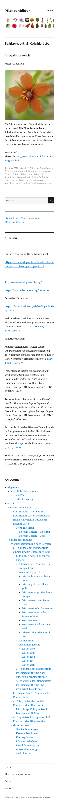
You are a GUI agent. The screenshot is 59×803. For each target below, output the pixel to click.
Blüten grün (28, 652)
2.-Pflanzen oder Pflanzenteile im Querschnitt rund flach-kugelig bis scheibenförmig (33, 672)
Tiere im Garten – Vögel (32, 535)
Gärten (11, 503)
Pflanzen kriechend (27, 741)
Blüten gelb (28, 648)
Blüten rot (34, 168)
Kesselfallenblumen (27, 733)
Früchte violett (30, 620)
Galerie (23, 168)
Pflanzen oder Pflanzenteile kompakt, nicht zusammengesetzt (35, 568)
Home (8, 767)
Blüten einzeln (24, 177)
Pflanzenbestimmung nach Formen (30, 543)
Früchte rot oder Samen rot (37, 608)
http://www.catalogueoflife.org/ (23, 282)
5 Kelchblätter (21, 174)
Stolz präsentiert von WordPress (35, 797)
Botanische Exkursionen (24, 491)
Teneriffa (18, 495)
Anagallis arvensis (17, 55)
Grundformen (46, 168)
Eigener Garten (21, 523)
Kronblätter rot (11, 183)
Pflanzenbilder (17, 11)
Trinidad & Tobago (23, 499)
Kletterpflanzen (25, 737)
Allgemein (13, 487)
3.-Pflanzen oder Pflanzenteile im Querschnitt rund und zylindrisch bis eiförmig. (33, 684)
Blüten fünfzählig (40, 177)
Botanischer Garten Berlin (28, 511)
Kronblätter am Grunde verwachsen (31, 180)
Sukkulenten (23, 753)
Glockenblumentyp (27, 729)
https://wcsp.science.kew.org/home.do (27, 290)
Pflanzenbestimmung (15, 171)
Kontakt (9, 788)
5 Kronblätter (34, 174)
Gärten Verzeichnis (21, 507)
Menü (50, 10)
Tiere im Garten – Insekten (34, 531)
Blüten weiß (28, 664)
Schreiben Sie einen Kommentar (36, 183)
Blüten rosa (28, 656)
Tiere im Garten (25, 527)
